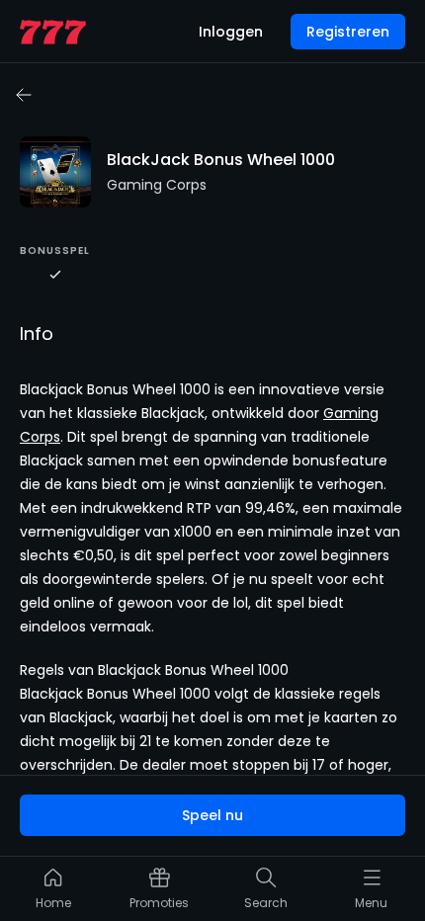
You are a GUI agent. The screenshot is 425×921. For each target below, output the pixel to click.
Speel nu (212, 815)
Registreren (347, 32)
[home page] (53, 32)
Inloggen (231, 32)
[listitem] (53, 893)
